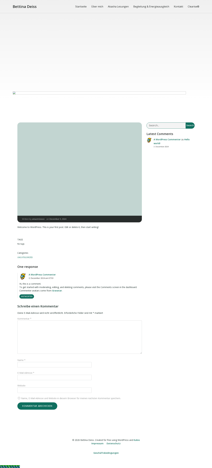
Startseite (81, 6)
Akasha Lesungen (118, 6)
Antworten (26, 296)
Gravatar (57, 290)
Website (21, 385)
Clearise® (193, 6)
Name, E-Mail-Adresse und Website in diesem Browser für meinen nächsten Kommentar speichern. (71, 398)
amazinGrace (38, 219)
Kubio (137, 440)
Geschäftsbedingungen (106, 452)
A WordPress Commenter (42, 274)
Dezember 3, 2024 (58, 219)
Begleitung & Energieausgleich (151, 6)
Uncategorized (25, 257)
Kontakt (178, 6)
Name (21, 360)
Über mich (97, 6)
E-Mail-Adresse (25, 372)
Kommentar (24, 318)
